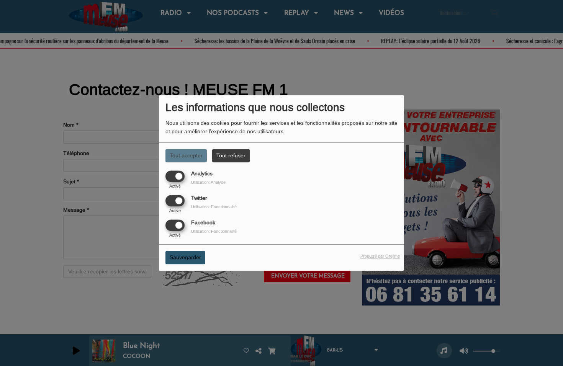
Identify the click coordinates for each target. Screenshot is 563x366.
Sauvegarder (185, 258)
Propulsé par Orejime (380, 256)
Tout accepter (186, 155)
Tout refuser (230, 155)
